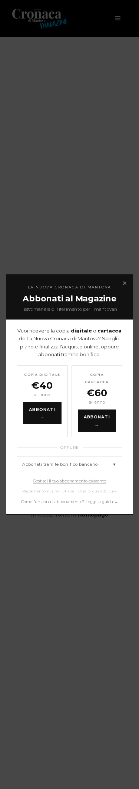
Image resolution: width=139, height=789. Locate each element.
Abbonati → (42, 413)
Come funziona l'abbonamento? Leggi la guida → (69, 501)
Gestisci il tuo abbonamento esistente (69, 481)
